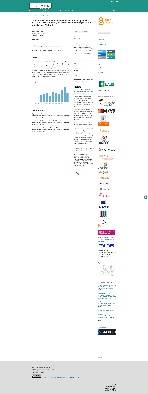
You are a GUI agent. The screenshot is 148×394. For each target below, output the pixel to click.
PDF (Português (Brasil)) (82, 31)
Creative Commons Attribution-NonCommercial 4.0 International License (83, 91)
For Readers (100, 67)
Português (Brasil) (102, 44)
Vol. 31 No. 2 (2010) (46, 16)
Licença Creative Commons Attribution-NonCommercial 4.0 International (60, 377)
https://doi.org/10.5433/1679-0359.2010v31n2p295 (47, 46)
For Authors (100, 70)
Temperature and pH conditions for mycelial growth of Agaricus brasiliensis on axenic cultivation (107, 286)
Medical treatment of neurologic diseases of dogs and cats (106, 304)
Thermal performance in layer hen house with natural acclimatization (107, 309)
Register (112, 1)
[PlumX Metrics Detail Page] (77, 173)
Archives (38, 10)
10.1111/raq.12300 (79, 165)
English (100, 42)
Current (31, 10)
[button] (102, 51)
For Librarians (101, 72)
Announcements (53, 10)
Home (33, 16)
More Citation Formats (80, 57)
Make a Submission (104, 33)
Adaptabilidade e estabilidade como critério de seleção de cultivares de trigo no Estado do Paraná (106, 317)
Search (116, 10)
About (44, 10)
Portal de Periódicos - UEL (67, 10)
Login (117, 1)
